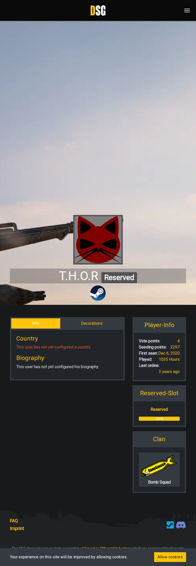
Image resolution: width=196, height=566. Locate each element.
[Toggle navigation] (185, 10)
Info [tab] (35, 323)
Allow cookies (170, 557)
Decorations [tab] (92, 323)
